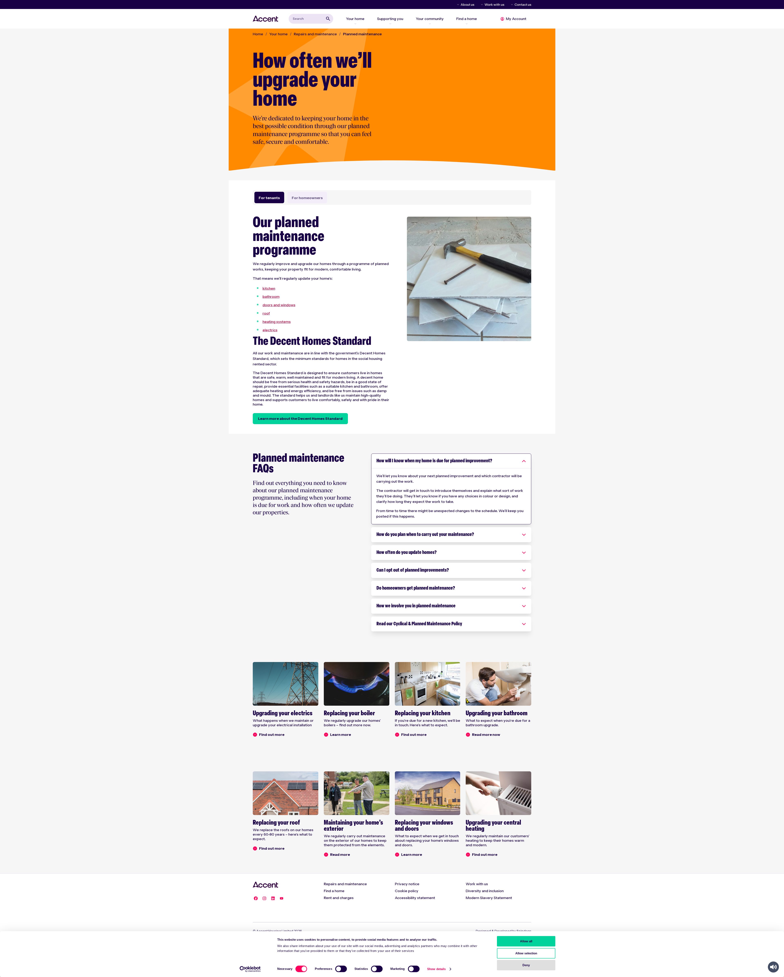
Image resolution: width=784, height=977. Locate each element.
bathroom (271, 296)
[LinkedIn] (273, 898)
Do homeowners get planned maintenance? (415, 588)
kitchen (269, 288)
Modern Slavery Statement (489, 898)
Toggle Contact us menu (511, 4)
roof (266, 313)
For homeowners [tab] (307, 198)
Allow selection (526, 953)
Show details (436, 969)
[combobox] (311, 18)
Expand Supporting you (390, 24)
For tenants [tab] (269, 198)
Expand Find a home (466, 24)
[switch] (341, 969)
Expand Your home (355, 24)
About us (467, 4)
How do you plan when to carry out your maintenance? (425, 534)
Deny (526, 965)
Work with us (494, 4)
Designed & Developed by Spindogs (503, 931)
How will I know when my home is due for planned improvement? (434, 461)
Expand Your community (430, 24)
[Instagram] (264, 898)
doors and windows (279, 305)
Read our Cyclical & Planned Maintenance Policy (419, 624)
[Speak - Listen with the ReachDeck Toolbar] (773, 967)
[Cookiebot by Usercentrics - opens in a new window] (250, 969)
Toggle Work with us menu (481, 4)
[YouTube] (281, 898)
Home (258, 34)
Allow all (526, 941)
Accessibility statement (415, 898)
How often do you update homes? (406, 552)
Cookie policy (406, 891)
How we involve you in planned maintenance (415, 606)
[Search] (328, 19)
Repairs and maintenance (315, 34)
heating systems (277, 321)
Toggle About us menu (457, 4)
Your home (278, 34)
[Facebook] (256, 898)
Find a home (334, 891)
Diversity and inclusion (485, 891)
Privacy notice (407, 884)
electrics (270, 330)
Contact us (522, 4)
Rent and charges (339, 898)
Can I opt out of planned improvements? (412, 570)
